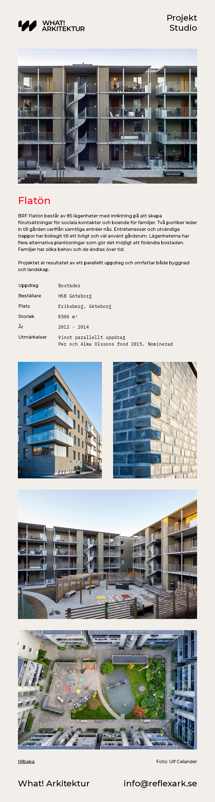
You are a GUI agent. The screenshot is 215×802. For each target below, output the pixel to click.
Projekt (182, 18)
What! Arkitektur (54, 784)
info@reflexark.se (160, 784)
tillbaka (26, 761)
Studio (183, 28)
